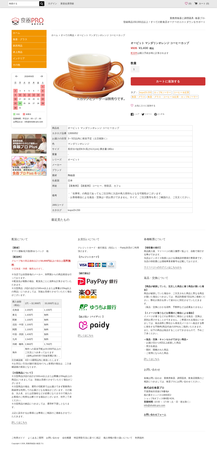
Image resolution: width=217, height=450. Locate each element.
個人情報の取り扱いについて (117, 438)
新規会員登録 (67, 3)
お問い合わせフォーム (155, 414)
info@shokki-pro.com (154, 405)
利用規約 (139, 438)
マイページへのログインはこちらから (163, 267)
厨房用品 (17, 45)
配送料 (134, 53)
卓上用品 (17, 52)
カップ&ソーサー (162, 92)
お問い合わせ (52, 438)
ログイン (52, 3)
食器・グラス (20, 39)
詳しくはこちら (19, 422)
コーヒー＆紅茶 (181, 92)
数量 (133, 63)
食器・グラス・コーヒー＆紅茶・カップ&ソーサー (173, 97)
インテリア (19, 58)
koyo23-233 (145, 92)
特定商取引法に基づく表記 (87, 438)
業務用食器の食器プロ (35, 443)
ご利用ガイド (18, 438)
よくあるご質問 (35, 438)
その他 (16, 64)
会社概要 (66, 438)
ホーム (16, 33)
